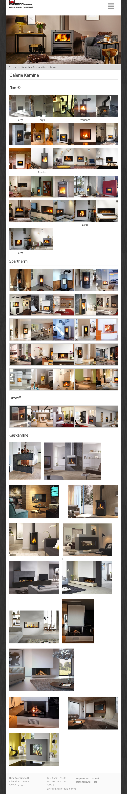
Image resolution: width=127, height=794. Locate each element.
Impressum (82, 778)
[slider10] (20, 220)
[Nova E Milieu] (20, 426)
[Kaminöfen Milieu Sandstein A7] (85, 339)
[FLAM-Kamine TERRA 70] (107, 168)
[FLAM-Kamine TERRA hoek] (20, 196)
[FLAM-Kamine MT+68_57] (42, 144)
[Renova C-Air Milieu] (107, 426)
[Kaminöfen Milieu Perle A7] (42, 339)
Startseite (25, 67)
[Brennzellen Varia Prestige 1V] (85, 426)
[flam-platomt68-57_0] (42, 248)
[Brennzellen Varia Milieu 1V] (42, 426)
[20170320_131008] (85, 290)
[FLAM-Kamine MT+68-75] (85, 168)
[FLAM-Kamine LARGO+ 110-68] (63, 168)
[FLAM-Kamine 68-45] (107, 144)
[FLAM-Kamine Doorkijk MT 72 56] (107, 196)
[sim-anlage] (20, 364)
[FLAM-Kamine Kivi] (42, 196)
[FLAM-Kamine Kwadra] (85, 144)
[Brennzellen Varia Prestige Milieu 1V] (64, 426)
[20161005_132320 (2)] (42, 290)
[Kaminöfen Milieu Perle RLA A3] (64, 314)
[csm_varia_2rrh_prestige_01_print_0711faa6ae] (107, 339)
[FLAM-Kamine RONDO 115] (85, 196)
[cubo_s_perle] (42, 389)
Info (95, 781)
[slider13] (42, 220)
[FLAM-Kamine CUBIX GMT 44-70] (20, 144)
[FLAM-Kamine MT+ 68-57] (63, 144)
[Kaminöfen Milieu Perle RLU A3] (20, 339)
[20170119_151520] (64, 290)
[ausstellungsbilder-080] (20, 248)
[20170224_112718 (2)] (42, 115)
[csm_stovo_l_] (85, 364)
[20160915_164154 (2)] (20, 290)
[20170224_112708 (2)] (20, 115)
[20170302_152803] (85, 115)
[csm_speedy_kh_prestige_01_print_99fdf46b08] (64, 389)
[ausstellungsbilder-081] (85, 220)
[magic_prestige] (20, 389)
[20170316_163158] (107, 115)
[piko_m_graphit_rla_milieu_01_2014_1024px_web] (42, 364)
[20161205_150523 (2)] (63, 115)
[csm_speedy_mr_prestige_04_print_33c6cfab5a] (107, 389)
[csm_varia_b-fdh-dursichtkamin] (64, 364)
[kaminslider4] (107, 220)
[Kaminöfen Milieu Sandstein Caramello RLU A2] (85, 314)
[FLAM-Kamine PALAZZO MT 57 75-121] (63, 196)
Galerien (36, 67)
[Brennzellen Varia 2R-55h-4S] (107, 290)
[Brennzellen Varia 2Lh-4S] (20, 314)
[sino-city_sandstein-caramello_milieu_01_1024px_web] (107, 364)
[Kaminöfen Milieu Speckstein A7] (64, 339)
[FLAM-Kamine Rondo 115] (42, 168)
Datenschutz (83, 781)
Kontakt (96, 778)
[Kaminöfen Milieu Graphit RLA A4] (107, 314)
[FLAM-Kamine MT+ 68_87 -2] (20, 168)
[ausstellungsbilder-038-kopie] (63, 220)
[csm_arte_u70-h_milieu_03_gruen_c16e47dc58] (85, 389)
